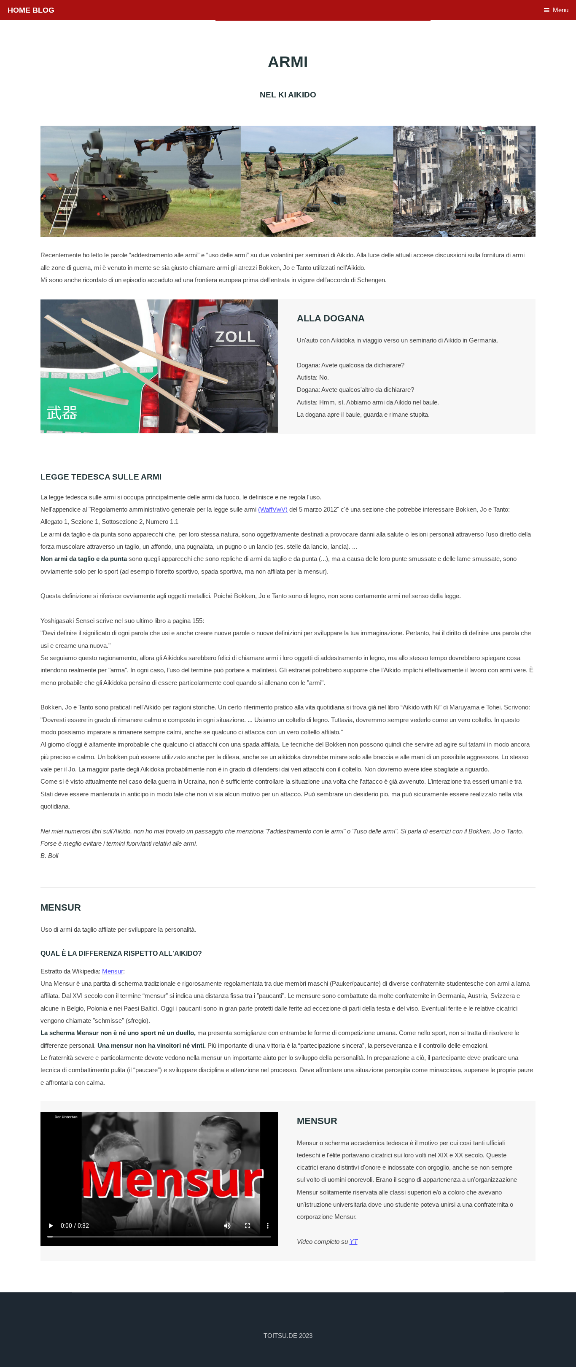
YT (354, 1241)
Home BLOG (31, 9)
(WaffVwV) (273, 509)
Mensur (112, 971)
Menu (560, 10)
